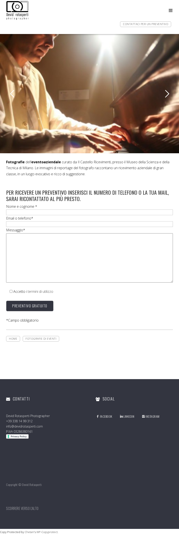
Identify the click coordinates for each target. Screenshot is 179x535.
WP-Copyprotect (47, 532)
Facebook (106, 416)
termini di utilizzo (40, 291)
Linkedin (129, 416)
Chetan (29, 532)
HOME (13, 339)
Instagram (152, 416)
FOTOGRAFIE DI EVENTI (41, 339)
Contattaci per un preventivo (145, 24)
